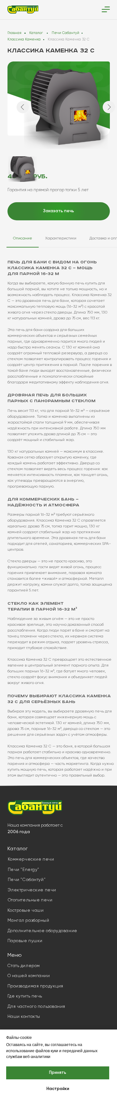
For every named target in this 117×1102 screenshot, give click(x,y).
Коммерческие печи (31, 859)
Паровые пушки (25, 941)
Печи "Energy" (23, 870)
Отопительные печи (30, 900)
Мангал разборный (28, 921)
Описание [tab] (22, 238)
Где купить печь (24, 996)
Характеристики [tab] (60, 238)
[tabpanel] (58, 521)
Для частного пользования (36, 1007)
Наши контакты (23, 1017)
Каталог (36, 33)
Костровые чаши (25, 911)
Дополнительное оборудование (42, 931)
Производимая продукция (35, 986)
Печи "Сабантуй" (27, 880)
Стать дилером (23, 966)
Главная (14, 33)
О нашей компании (28, 976)
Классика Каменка (24, 39)
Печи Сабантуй (65, 33)
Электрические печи (32, 890)
